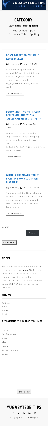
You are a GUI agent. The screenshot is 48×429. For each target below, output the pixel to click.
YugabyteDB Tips (24, 407)
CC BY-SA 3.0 (15, 284)
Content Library (10, 350)
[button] (43, 6)
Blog (4, 342)
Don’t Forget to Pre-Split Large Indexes (22, 56)
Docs (4, 338)
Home (5, 330)
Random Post (9, 242)
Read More (14, 93)
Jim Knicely (13, 64)
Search (5, 226)
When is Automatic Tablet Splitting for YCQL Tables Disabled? (23, 178)
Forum (5, 346)
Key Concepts (9, 334)
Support (6, 354)
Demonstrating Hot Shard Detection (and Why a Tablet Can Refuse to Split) (23, 115)
